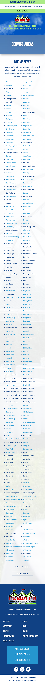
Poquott (9, 435)
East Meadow (10, 180)
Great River (10, 240)
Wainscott (9, 526)
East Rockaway (11, 196)
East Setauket (11, 190)
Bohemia (9, 122)
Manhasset (27, 324)
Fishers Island (10, 210)
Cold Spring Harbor (12, 146)
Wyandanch (10, 560)
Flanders (26, 210)
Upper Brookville (11, 520)
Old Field (26, 415)
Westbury (26, 540)
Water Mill (9, 530)
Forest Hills (10, 217)
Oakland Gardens (12, 409)
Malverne (9, 324)
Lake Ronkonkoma (12, 297)
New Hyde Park (28, 368)
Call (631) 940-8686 (22, 660)
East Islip (26, 173)
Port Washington (29, 439)
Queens (25, 442)
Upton (25, 520)
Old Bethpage (28, 412)
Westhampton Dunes (13, 547)
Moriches (26, 358)
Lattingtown (27, 301)
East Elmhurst (10, 166)
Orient (25, 419)
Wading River (27, 523)
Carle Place (27, 132)
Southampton (28, 499)
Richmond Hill (10, 452)
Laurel (8, 304)
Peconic (8, 429)
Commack (9, 149)
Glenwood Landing (12, 237)
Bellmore (9, 116)
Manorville (9, 331)
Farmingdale (10, 206)
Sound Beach (27, 489)
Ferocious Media (30, 680)
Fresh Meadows (11, 223)
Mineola (26, 355)
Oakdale (26, 405)
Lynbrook (26, 321)
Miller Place (10, 355)
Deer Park (26, 159)
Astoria (25, 89)
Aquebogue (27, 85)
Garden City (10, 227)
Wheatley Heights (29, 547)
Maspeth (26, 331)
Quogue (26, 446)
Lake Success (27, 297)
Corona (8, 156)
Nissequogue (27, 371)
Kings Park (26, 291)
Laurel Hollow (28, 304)
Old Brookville (10, 415)
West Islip (26, 537)
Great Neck (27, 237)
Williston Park (27, 550)
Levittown (26, 308)
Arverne (25, 92)
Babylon (9, 95)
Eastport (26, 193)
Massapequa (10, 334)
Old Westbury (10, 419)
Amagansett (27, 82)
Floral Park (9, 213)
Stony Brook (10, 510)
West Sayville (10, 540)
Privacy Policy (14, 677)
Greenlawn (26, 240)
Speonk (25, 503)
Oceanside (9, 412)
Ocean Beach (27, 409)
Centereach (10, 139)
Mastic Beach (28, 338)
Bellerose (9, 112)
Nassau (25, 365)
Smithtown (10, 489)
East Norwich (27, 183)
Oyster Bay (10, 422)
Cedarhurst (10, 136)
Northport (9, 405)
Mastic (8, 338)
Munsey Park (27, 361)
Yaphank (26, 560)
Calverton (9, 132)
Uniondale (26, 516)
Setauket (26, 483)
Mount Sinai (10, 361)
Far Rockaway (28, 203)
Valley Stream (10, 523)
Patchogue (27, 425)
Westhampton (11, 543)
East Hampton (28, 169)
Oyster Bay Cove (29, 422)
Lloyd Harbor (27, 314)
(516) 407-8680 (29, 26)
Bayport (9, 105)
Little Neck (9, 314)
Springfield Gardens (12, 506)
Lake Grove (27, 294)
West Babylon (28, 530)
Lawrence (9, 308)
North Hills (26, 385)
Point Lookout (28, 432)
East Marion (10, 176)
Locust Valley (10, 318)
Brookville (26, 129)
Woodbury (9, 553)
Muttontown (10, 365)
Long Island (10, 321)
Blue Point (26, 119)
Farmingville (27, 206)
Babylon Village (28, 95)
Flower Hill (26, 213)
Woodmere (27, 557)
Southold (9, 503)
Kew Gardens (10, 291)
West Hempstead (29, 533)
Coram (25, 153)
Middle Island (27, 348)
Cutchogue (10, 159)
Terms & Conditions (28, 677)
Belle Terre (27, 109)
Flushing (26, 223)
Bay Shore (26, 102)
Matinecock (10, 341)
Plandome (9, 432)
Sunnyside (9, 513)
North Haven (10, 385)
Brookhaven (10, 129)
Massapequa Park (29, 334)
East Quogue (27, 186)
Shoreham (26, 486)
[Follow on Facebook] (16, 669)
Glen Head (9, 233)
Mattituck (26, 341)
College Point (27, 146)
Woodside (9, 557)
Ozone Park (10, 425)
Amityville (9, 85)
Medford (9, 345)
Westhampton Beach (30, 543)
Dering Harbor (11, 163)
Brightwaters (27, 126)
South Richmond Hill (13, 499)
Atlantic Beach (11, 92)
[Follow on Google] (28, 669)
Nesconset (9, 368)
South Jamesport (12, 496)
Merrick (8, 348)
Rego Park (9, 449)
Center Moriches (29, 136)
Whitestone (10, 550)
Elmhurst (26, 200)
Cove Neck (27, 156)
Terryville (9, 516)
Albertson (9, 82)
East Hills (9, 173)
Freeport (26, 220)
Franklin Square (11, 220)
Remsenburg (27, 449)
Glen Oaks (26, 233)
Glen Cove (26, 230)
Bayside (26, 105)
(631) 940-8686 (15, 26)
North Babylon (28, 375)
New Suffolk (10, 371)
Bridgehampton (11, 126)
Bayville (8, 109)
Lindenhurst (27, 311)
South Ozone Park (29, 496)
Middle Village (10, 351)
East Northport (11, 183)
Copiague (26, 149)
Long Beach (27, 318)
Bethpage (9, 119)
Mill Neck (26, 351)
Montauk (9, 358)
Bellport (26, 116)
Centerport (27, 139)
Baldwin (26, 99)
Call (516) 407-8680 (22, 654)
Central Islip (10, 142)
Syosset (26, 513)
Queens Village (11, 446)
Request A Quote (22, 574)
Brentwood (27, 122)
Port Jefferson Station (13, 439)
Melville (25, 345)
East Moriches (28, 180)
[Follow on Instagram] (22, 669)
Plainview (26, 429)
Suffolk (25, 510)
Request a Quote (22, 11)
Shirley (8, 486)
